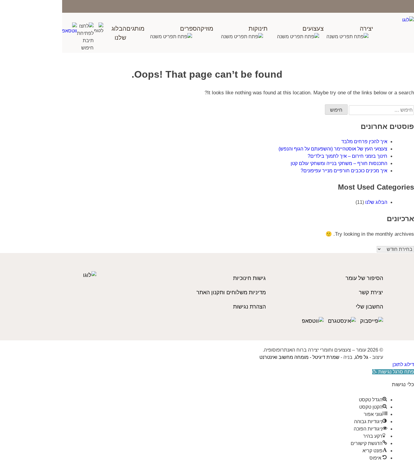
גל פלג (361, 357)
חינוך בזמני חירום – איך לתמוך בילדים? (347, 156)
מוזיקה (205, 28)
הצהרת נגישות (249, 307)
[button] (393, 371)
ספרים (188, 28)
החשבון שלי (369, 307)
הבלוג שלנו (376, 202)
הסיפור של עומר (364, 278)
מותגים (135, 28)
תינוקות (258, 28)
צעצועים (313, 28)
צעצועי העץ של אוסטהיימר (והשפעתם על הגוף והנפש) (333, 148)
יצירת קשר (371, 292)
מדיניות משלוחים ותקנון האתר (231, 292)
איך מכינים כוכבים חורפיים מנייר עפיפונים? (344, 170)
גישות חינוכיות (249, 278)
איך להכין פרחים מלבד (364, 141)
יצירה (366, 28)
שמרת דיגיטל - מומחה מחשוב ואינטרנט (299, 357)
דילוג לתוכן (403, 364)
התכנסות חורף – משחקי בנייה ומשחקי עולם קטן (339, 163)
